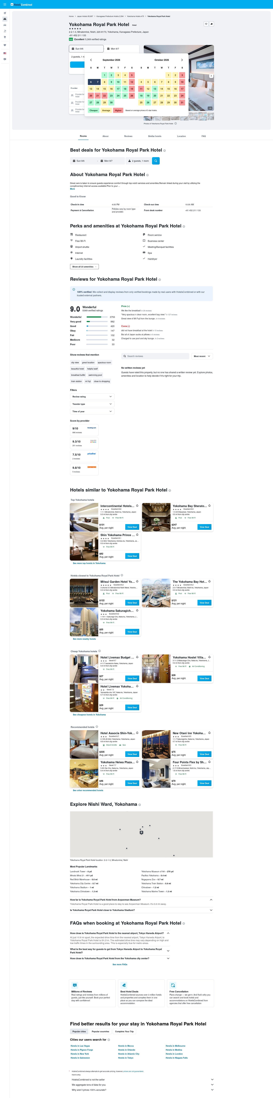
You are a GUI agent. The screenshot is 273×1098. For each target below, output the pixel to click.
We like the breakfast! (136, 310)
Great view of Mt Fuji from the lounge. (143, 318)
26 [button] (132, 95)
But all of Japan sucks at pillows (140, 334)
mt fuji (88, 381)
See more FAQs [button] (120, 964)
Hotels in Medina (174, 1049)
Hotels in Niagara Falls (177, 1057)
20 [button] (91, 95)
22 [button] (104, 95)
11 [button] (125, 82)
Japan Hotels (82, 16)
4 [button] (125, 75)
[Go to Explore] (5, 37)
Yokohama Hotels (134, 16)
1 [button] (104, 75)
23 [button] (111, 95)
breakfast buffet (78, 374)
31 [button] (182, 102)
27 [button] (91, 102)
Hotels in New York (80, 1053)
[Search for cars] (5, 25)
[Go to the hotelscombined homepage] (21, 4)
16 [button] (111, 88)
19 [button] (132, 88)
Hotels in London (174, 1053)
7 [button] (97, 82)
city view (75, 362)
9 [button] (111, 82)
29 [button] (104, 102)
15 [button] (104, 88)
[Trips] (5, 45)
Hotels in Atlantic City (128, 1053)
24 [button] (118, 95)
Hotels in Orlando (126, 1049)
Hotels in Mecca (126, 1045)
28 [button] (97, 102)
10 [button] (118, 82)
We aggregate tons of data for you (89, 1084)
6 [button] (91, 82)
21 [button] (97, 95)
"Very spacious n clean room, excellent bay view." (149, 314)
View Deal (132, 527)
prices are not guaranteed (133, 1071)
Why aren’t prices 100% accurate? (89, 1089)
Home (71, 16)
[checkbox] (84, 430)
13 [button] (91, 88)
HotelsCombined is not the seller (88, 1079)
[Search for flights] (5, 13)
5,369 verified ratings (95, 39)
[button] (5, 4)
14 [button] (97, 88)
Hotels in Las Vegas (80, 1045)
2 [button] (111, 75)
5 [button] (132, 75)
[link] (89, 563)
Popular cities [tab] (79, 1031)
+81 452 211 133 (77, 35)
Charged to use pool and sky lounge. (142, 338)
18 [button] (125, 88)
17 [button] (118, 88)
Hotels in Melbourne (175, 1045)
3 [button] (118, 75)
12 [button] (132, 82)
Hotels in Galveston (80, 1057)
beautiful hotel (77, 368)
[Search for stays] (5, 19)
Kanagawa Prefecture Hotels (108, 16)
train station (76, 381)
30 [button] (111, 102)
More (72, 188)
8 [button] (104, 82)
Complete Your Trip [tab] (124, 1031)
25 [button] (125, 95)
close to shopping (102, 381)
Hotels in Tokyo (125, 1057)
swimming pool (95, 374)
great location (88, 362)
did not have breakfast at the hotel (142, 330)
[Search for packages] (5, 31)
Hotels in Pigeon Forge (82, 1049)
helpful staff (92, 368)
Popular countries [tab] (100, 1031)
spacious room (104, 362)
